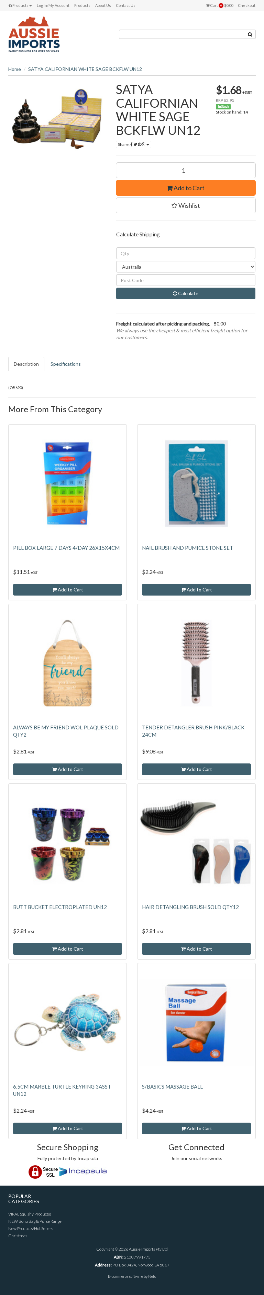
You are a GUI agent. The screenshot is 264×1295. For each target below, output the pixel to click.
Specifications (66, 364)
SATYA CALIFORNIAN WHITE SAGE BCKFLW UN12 (85, 69)
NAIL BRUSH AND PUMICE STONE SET (187, 548)
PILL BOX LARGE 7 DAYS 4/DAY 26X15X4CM (66, 548)
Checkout (246, 5)
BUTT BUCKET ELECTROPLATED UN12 (60, 907)
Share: (124, 144)
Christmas (17, 1235)
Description (26, 364)
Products (20, 5)
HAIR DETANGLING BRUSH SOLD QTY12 (190, 907)
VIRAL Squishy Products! (29, 1214)
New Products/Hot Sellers (30, 1228)
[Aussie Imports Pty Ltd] (34, 34)
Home (14, 69)
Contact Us (125, 5)
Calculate (187, 293)
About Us (103, 5)
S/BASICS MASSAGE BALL (172, 1086)
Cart (221, 5)
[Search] (250, 34)
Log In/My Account (53, 5)
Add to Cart (189, 188)
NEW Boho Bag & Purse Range (35, 1221)
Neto (152, 1276)
